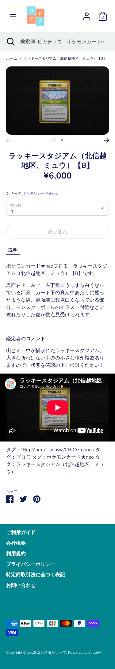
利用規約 (16, 553)
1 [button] (54, 139)
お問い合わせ (21, 585)
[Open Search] (10, 41)
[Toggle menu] (13, 16)
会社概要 (16, 543)
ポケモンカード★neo (40, 193)
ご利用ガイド (21, 532)
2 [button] (62, 140)
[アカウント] (87, 13)
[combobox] (57, 208)
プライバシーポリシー (30, 564)
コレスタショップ (51, 652)
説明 (13, 250)
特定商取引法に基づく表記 (35, 574)
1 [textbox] (12, 212)
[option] (57, 100)
